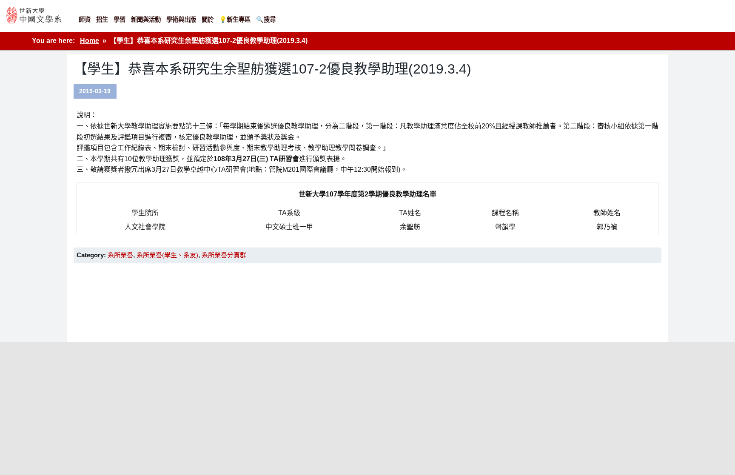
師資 (85, 19)
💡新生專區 (235, 19)
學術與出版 (181, 19)
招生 (102, 19)
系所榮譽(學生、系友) (167, 255)
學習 (119, 19)
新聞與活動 (146, 19)
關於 (208, 19)
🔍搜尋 (266, 19)
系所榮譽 (120, 255)
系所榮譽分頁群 (224, 255)
